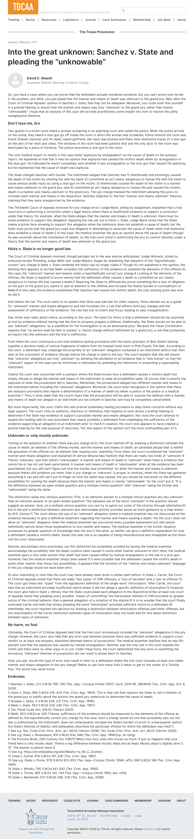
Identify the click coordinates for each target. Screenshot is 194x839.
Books (30, 20)
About (181, 20)
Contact (126, 815)
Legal (138, 815)
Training (13, 20)
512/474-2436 (108, 815)
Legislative (70, 20)
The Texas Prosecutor (97, 32)
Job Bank (164, 20)
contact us (149, 828)
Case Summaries (114, 20)
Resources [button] (49, 20)
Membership (142, 20)
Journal (90, 20)
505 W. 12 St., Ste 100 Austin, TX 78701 (81, 817)
